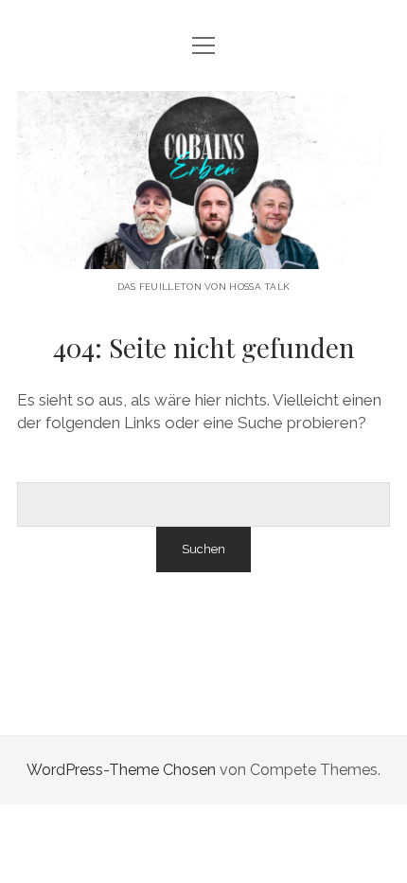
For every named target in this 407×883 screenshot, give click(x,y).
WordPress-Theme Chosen (121, 770)
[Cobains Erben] (203, 254)
